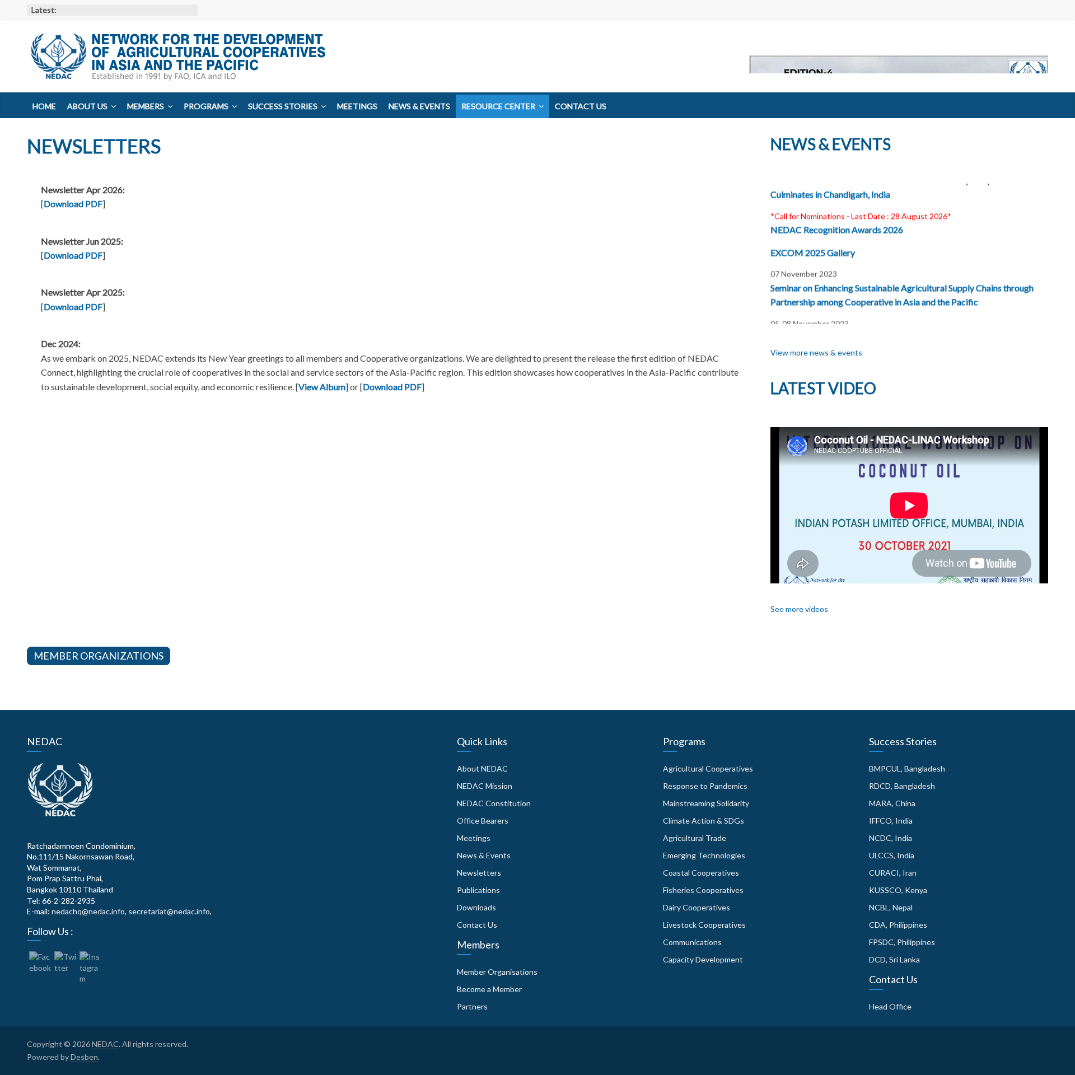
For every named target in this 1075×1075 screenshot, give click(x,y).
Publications (478, 890)
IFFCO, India (891, 820)
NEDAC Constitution (494, 803)
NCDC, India (890, 838)
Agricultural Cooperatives (708, 768)
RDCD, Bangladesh (902, 786)
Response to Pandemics (705, 786)
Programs (206, 106)
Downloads (476, 907)
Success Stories (282, 106)
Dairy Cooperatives (696, 907)
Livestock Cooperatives (704, 924)
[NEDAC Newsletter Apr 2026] (898, 75)
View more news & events (816, 352)
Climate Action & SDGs (703, 820)
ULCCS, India (891, 855)
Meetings (357, 106)
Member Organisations (497, 971)
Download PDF (73, 203)
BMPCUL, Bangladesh (907, 768)
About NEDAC (482, 768)
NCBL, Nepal (891, 907)
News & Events (419, 106)
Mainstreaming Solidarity (706, 803)
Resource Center (498, 106)
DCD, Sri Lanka (894, 959)
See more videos (799, 609)
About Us (87, 106)
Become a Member (489, 989)
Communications (692, 942)
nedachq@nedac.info (88, 911)
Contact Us (580, 106)
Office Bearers (482, 820)
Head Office (890, 1006)
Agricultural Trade (694, 838)
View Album (321, 386)
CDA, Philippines (898, 924)
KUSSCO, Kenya (898, 890)
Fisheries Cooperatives (703, 890)
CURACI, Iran (893, 872)
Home (44, 106)
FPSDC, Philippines (902, 942)
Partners (472, 1006)
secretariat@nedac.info (169, 911)
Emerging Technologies (704, 855)
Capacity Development (703, 959)
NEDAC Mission (484, 786)
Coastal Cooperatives (701, 872)
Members (145, 106)
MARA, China (892, 803)
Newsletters (479, 872)
